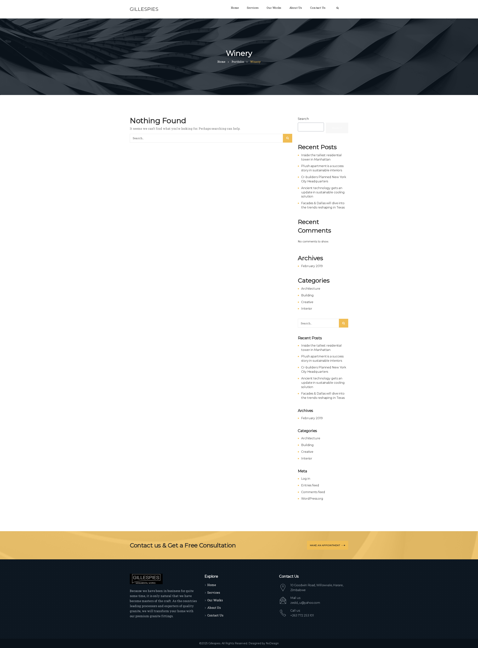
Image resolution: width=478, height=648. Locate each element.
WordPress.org (312, 498)
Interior (306, 308)
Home (211, 585)
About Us (214, 608)
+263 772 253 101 (302, 615)
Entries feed (310, 485)
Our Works (215, 600)
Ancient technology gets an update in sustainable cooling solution (323, 192)
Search (303, 119)
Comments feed (313, 492)
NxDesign (272, 643)
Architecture (310, 288)
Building (307, 295)
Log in (305, 478)
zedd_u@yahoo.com (305, 603)
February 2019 (312, 266)
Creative (307, 302)
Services (213, 592)
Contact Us (215, 615)
